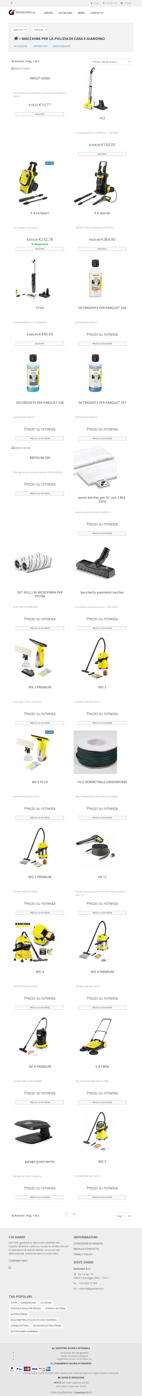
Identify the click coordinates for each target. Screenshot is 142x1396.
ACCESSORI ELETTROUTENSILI (47, 1325)
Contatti (127, 3)
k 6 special (102, 213)
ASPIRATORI (40, 46)
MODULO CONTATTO (86, 1248)
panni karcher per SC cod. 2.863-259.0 (102, 499)
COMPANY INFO (18, 1260)
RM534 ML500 (40, 458)
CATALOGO (65, 12)
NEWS (81, 12)
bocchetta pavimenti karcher (102, 592)
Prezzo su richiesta (102, 343)
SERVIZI (48, 12)
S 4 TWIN (102, 1066)
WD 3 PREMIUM (39, 877)
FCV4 (39, 308)
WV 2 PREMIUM (40, 687)
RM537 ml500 (40, 78)
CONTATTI (96, 12)
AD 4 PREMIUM (40, 1066)
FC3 (102, 118)
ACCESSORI (20, 46)
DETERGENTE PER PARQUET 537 (102, 402)
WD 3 (102, 687)
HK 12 (102, 877)
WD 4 (40, 972)
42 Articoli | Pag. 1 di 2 (25, 61)
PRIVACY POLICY (83, 1254)
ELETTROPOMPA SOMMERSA (24, 1331)
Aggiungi (39, 114)
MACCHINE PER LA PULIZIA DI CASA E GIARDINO (63, 38)
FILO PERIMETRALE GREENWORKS (102, 782)
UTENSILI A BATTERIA (55, 1308)
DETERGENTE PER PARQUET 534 (102, 308)
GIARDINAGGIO (61, 46)
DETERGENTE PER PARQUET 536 (40, 402)
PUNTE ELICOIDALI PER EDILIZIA (26, 1308)
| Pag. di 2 (25, 1215)
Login (96, 3)
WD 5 (102, 1161)
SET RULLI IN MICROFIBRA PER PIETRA (39, 594)
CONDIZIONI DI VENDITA (88, 1243)
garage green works (40, 1161)
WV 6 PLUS (40, 782)
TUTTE (14, 1302)
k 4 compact (40, 213)
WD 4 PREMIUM (102, 972)
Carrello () (111, 3)
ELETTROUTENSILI (19, 1314)
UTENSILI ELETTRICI (20, 1325)
